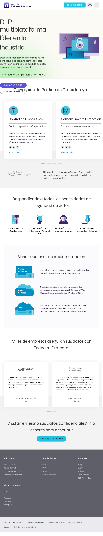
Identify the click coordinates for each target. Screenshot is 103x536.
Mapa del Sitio (19, 522)
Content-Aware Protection (81, 119)
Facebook (8, 498)
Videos (81, 471)
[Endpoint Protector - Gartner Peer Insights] (20, 175)
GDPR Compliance (48, 475)
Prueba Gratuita (13, 91)
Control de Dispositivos (26, 119)
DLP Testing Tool (84, 478)
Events (81, 468)
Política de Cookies (57, 522)
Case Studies (83, 475)
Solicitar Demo (74, 5)
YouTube (7, 501)
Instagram (8, 505)
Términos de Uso (75, 522)
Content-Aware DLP (12, 471)
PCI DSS (44, 471)
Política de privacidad (37, 522)
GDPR (43, 464)
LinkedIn (7, 491)
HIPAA (43, 468)
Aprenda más (14, 152)
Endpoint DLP (9, 464)
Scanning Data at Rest (13, 475)
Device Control (10, 468)
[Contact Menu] (89, 4)
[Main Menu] (96, 4)
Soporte (7, 522)
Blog (80, 464)
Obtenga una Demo (51, 438)
